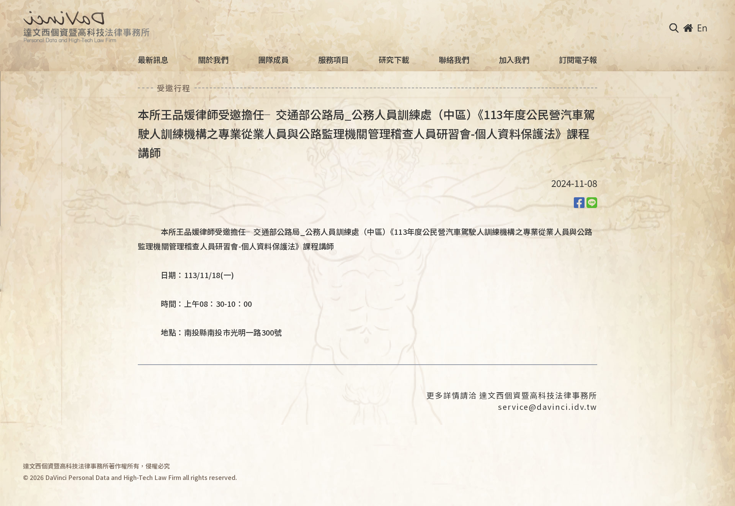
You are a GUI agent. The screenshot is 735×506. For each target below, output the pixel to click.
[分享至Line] (591, 202)
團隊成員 (273, 60)
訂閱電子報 (578, 60)
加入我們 (514, 60)
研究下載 (394, 60)
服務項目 (333, 60)
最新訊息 (153, 60)
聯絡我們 (454, 60)
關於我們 (213, 60)
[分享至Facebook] (579, 202)
